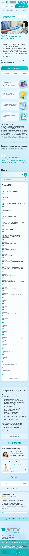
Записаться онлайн (16, 68)
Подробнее (20, 552)
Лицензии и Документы (7, 535)
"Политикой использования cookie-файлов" (12, 548)
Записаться (21, 6)
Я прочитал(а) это (8, 552)
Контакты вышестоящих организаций (7, 538)
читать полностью (6, 508)
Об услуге (6, 73)
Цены (15, 73)
